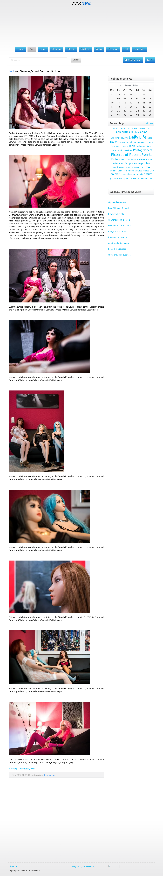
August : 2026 (131, 85)
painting (114, 178)
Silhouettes (118, 163)
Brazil (134, 128)
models (139, 174)
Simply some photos (137, 163)
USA (147, 167)
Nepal (113, 150)
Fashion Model (125, 142)
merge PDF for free (117, 231)
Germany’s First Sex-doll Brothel (40, 71)
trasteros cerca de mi (117, 237)
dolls (32, 768)
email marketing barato (118, 243)
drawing (131, 174)
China (143, 132)
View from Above (126, 171)
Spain (128, 167)
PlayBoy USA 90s (116, 214)
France (150, 142)
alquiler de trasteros (117, 202)
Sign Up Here (134, 60)
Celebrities (123, 132)
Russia (149, 159)
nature (148, 174)
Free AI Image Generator (119, 208)
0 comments (49, 775)
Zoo (152, 171)
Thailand (135, 167)
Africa (115, 128)
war (151, 178)
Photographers (142, 150)
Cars (149, 128)
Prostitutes (24, 768)
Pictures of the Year (123, 159)
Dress (113, 142)
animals (115, 174)
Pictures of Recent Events (131, 155)
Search (76, 60)
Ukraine (113, 171)
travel (133, 178)
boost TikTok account (117, 249)
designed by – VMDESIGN (82, 866)
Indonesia (141, 146)
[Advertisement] (81, 26)
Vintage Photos (142, 171)
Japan (149, 146)
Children (135, 132)
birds (124, 174)
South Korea (118, 167)
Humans (124, 146)
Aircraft (122, 128)
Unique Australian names (119, 225)
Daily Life (137, 137)
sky (120, 178)
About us (13, 866)
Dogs (150, 138)
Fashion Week (139, 142)
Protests (141, 159)
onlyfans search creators (119, 220)
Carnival (141, 128)
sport (126, 178)
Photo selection (125, 150)
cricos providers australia (119, 255)
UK (142, 167)
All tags (149, 123)
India (132, 146)
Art (128, 128)
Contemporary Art (119, 138)
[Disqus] (55, 826)
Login (149, 60)
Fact (11, 71)
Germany (13, 768)
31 (137, 94)
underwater (143, 178)
